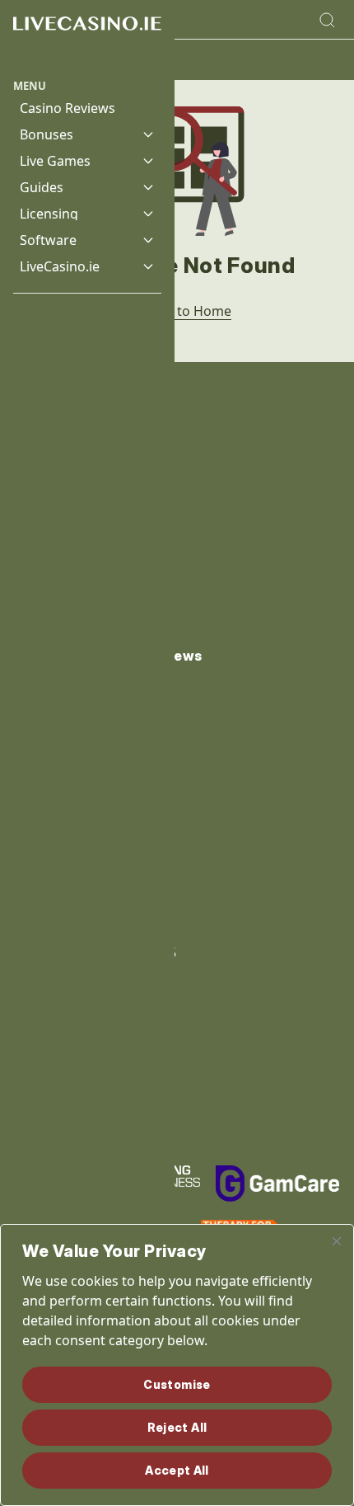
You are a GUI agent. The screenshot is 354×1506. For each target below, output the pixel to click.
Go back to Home (177, 311)
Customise (176, 1384)
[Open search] (326, 19)
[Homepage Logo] (87, 39)
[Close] (337, 1241)
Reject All (177, 1427)
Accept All (177, 1470)
